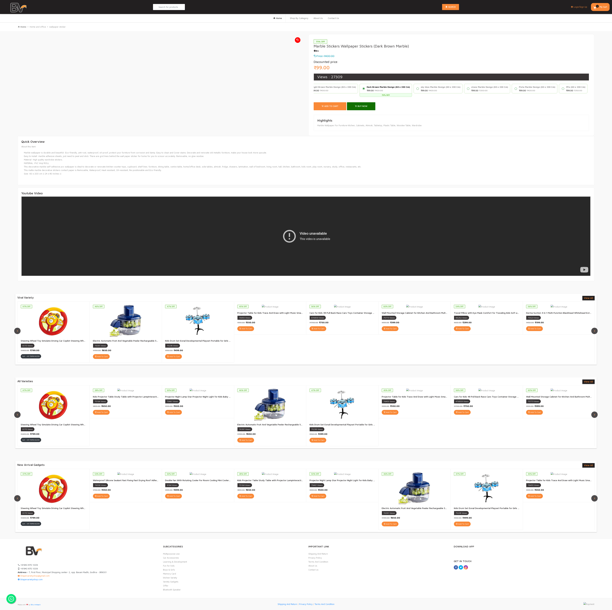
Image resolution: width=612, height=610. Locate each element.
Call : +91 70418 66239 (31, 356)
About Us (318, 18)
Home (278, 18)
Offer (165, 585)
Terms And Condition (318, 561)
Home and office (38, 26)
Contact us (313, 569)
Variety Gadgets (170, 581)
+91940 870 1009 (29, 565)
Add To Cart (331, 106)
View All (588, 298)
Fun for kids (169, 565)
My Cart (602, 6)
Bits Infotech (36, 605)
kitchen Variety (170, 577)
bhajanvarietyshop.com (31, 579)
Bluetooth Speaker (172, 589)
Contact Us (333, 18)
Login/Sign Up (580, 7)
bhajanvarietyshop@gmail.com (35, 575)
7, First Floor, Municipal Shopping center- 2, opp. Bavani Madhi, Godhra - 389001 (62, 572)
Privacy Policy (315, 557)
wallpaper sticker (57, 26)
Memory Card (169, 573)
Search (452, 7)
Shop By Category (299, 18)
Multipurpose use (171, 553)
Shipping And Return (318, 553)
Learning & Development (175, 561)
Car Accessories (171, 557)
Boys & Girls (169, 569)
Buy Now (362, 106)
